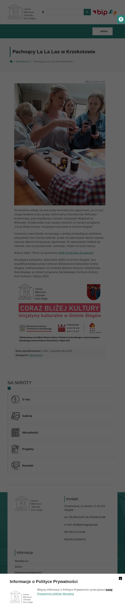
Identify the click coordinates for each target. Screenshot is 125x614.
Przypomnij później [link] (49, 594)
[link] (121, 19)
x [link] (120, 578)
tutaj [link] (109, 589)
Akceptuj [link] (68, 594)
